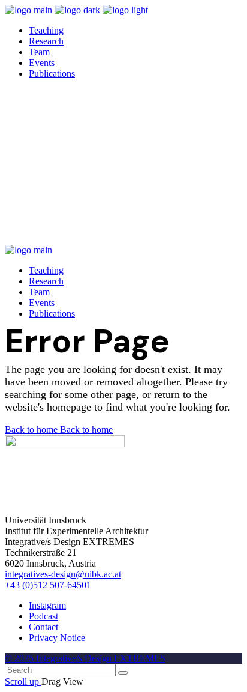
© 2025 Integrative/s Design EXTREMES (85, 658)
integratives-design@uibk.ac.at (63, 574)
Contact (43, 627)
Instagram (47, 605)
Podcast (43, 616)
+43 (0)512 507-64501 (48, 585)
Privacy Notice (57, 638)
